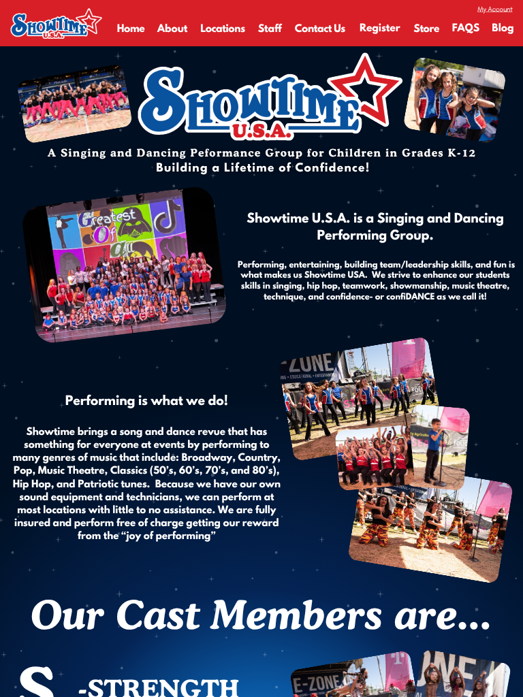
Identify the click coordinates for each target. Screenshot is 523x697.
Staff (270, 29)
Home (131, 29)
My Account (494, 8)
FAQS (465, 29)
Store (426, 29)
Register (380, 29)
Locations (222, 29)
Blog (502, 29)
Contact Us (320, 29)
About (172, 29)
